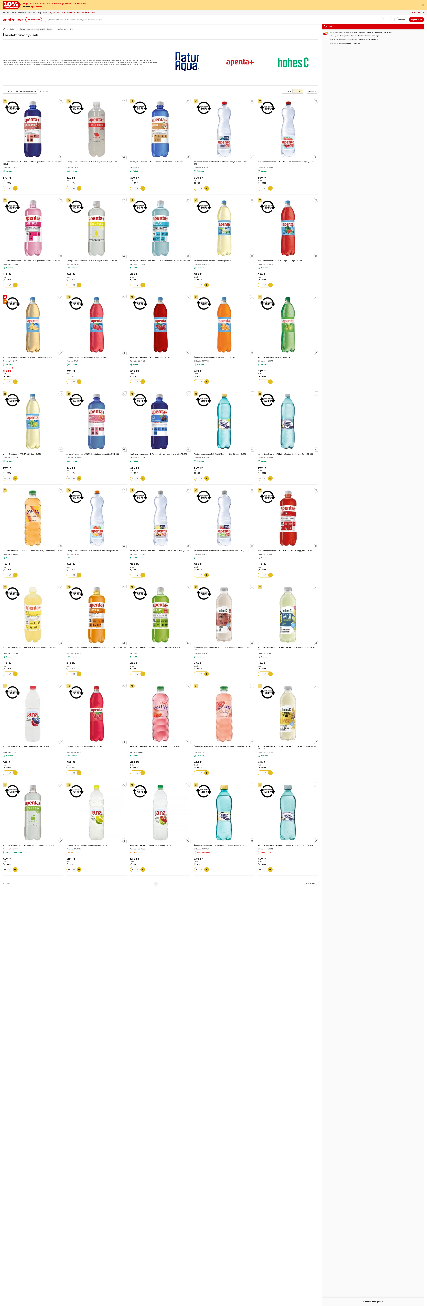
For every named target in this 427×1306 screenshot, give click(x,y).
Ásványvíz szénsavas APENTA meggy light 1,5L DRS (150, 357)
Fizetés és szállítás (26, 12)
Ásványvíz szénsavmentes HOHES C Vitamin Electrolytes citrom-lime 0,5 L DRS (286, 649)
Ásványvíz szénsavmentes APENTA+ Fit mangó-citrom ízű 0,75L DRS (29, 647)
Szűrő (10, 91)
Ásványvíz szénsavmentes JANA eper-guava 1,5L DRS (151, 845)
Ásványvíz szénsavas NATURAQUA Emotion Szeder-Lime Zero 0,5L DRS (285, 845)
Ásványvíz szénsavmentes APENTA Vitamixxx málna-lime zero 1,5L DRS (221, 551)
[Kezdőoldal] (4, 29)
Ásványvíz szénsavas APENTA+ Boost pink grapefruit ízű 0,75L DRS (92, 454)
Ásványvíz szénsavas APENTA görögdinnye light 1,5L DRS (280, 261)
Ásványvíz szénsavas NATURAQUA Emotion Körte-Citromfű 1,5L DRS (220, 454)
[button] (287, 91)
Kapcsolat (42, 12)
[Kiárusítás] (5, 301)
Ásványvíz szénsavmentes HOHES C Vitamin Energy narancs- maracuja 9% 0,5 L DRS (287, 747)
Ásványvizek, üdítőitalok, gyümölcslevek (36, 29)
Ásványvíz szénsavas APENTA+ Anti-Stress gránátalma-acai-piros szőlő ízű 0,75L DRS (32, 163)
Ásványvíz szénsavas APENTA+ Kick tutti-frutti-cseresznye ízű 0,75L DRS (158, 454)
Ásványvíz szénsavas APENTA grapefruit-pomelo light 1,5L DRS (27, 357)
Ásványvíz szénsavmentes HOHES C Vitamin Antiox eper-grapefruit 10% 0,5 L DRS (224, 649)
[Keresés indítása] (47, 19)
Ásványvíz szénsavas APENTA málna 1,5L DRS (84, 746)
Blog (14, 12)
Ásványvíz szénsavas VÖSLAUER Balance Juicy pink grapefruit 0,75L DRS (222, 746)
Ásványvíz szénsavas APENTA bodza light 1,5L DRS (214, 261)
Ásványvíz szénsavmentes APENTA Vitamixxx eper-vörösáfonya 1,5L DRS (286, 162)
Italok (12, 29)
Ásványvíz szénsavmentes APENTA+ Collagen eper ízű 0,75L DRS (91, 162)
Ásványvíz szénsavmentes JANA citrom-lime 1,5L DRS (87, 845)
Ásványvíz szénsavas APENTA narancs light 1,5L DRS (214, 357)
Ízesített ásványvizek (65, 29)
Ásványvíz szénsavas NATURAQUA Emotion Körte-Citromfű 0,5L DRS (220, 845)
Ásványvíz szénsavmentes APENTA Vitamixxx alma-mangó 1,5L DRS (92, 551)
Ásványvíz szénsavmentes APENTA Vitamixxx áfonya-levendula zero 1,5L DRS (222, 163)
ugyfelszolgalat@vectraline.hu (82, 12)
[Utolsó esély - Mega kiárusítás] (5, 297)
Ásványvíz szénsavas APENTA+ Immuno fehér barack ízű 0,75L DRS (156, 162)
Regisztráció (416, 19)
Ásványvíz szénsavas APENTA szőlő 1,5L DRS (275, 357)
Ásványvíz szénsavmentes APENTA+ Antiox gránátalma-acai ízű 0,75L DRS (32, 261)
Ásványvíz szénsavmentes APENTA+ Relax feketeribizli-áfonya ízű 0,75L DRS (160, 261)
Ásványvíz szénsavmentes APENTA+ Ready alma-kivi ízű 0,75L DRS (156, 647)
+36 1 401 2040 (59, 12)
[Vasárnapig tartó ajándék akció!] (5, 101)
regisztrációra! (36, 7)
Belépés (401, 19)
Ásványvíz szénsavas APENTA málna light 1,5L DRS (86, 357)
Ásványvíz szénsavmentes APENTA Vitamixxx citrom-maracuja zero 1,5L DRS (159, 551)
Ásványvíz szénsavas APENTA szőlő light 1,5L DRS (22, 454)
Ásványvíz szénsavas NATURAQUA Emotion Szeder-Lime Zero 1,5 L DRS (285, 454)
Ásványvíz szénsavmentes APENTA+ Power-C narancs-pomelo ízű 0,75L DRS (96, 647)
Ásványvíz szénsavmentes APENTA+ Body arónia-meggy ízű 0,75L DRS (285, 551)
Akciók (6, 12)
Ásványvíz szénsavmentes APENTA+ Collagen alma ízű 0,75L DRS (28, 845)
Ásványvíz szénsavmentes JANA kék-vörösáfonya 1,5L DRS (26, 746)
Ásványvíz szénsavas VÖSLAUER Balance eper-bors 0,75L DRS (154, 746)
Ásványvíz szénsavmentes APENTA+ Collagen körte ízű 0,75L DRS (92, 261)
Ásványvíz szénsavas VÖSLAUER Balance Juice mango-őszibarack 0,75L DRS (33, 551)
